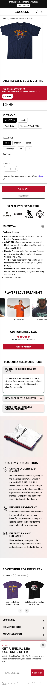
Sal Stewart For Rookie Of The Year (34, 603)
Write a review (23, 347)
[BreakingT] (23, 12)
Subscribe (37, 673)
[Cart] (42, 11)
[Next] (27, 611)
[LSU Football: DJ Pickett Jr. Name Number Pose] (12, 590)
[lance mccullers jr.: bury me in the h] (20, 40)
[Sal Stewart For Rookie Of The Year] (34, 590)
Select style (9, 115)
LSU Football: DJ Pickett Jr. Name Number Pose (12, 603)
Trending (8, 575)
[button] (4, 12)
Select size (8, 138)
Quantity (7, 163)
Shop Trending (23, 5)
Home (5, 19)
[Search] (37, 11)
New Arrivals (21, 575)
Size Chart (6, 154)
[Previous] (20, 611)
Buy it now (23, 196)
